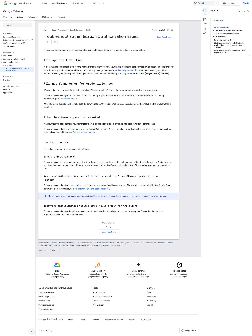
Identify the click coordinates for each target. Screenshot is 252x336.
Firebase (95, 320)
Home (44, 3)
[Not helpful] (172, 30)
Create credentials (68, 98)
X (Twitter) (151, 301)
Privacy (49, 330)
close (247, 10)
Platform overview (46, 292)
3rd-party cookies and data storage (90, 189)
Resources (96, 3)
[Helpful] (168, 30)
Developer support (46, 305)
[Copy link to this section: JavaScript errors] (71, 142)
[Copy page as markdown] (55, 42)
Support (61, 17)
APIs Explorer (98, 305)
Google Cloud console (101, 301)
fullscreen (243, 10)
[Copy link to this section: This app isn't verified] (85, 60)
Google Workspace (59, 30)
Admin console (99, 292)
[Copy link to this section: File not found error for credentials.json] (116, 83)
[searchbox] (17, 25)
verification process (124, 70)
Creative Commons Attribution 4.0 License (109, 243)
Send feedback (164, 37)
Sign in (246, 3)
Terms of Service (45, 309)
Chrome (83, 320)
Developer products (46, 296)
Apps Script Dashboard (102, 296)
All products (77, 3)
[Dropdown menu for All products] (86, 3)
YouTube (150, 305)
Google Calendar (59, 3)
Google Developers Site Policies (62, 245)
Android (71, 320)
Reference (33, 17)
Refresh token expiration (84, 132)
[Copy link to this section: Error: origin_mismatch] (77, 156)
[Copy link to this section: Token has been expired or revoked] (102, 117)
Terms (41, 330)
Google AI (132, 320)
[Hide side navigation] (31, 331)
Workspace (26, 3)
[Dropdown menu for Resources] (104, 3)
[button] (17, 55)
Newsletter (151, 296)
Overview (7, 17)
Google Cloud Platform (113, 320)
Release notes (44, 301)
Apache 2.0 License (165, 243)
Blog (149, 292)
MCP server (47, 17)
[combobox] (206, 3)
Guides (20, 17)
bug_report (239, 10)
